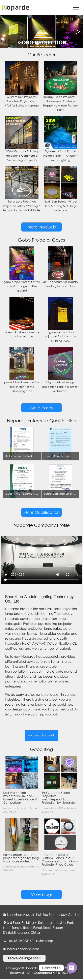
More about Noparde (41, 735)
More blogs (41, 894)
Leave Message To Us (24, 958)
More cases (41, 407)
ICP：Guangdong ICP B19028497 (49, 973)
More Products (41, 227)
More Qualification (41, 512)
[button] (78, 31)
